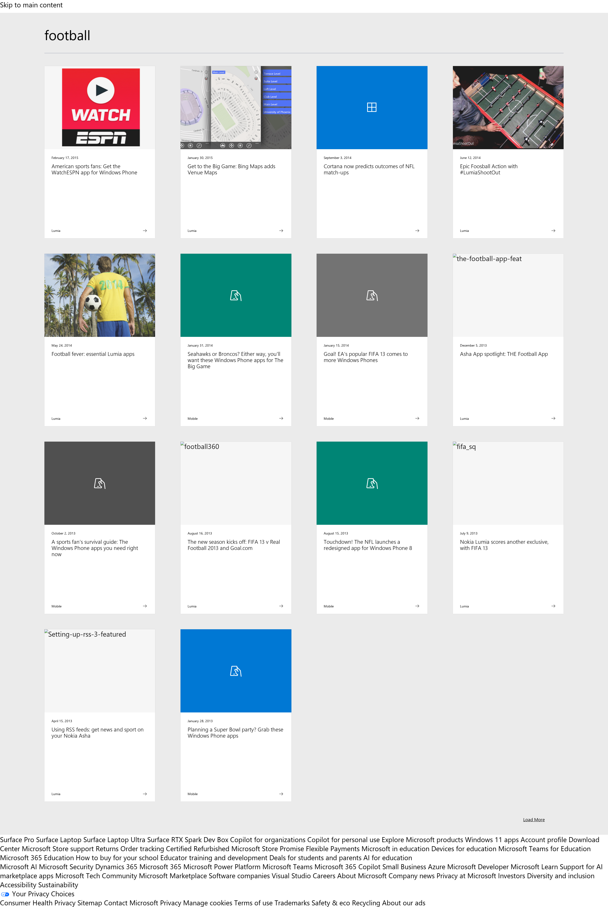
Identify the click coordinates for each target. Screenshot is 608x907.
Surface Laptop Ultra (114, 839)
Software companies (239, 875)
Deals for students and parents (315, 857)
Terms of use (253, 902)
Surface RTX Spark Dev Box (187, 839)
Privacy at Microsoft (466, 875)
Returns (107, 848)
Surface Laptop (58, 839)
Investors (511, 875)
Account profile (544, 839)
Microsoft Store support (58, 848)
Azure (436, 866)
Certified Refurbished (197, 848)
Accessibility (18, 884)
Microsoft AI (18, 866)
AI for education (387, 857)
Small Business (404, 866)
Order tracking (142, 848)
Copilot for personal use (343, 839)
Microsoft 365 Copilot (347, 866)
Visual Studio (291, 875)
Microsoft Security (66, 866)
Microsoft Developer (478, 866)
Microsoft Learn (534, 866)
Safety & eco (331, 902)
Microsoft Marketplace (173, 875)
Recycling (366, 902)
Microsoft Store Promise (267, 848)
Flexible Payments (333, 848)
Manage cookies (207, 902)
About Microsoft (362, 875)
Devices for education (463, 848)
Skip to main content (31, 4)
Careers (324, 875)
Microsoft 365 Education (37, 857)
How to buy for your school (117, 857)
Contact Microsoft (131, 902)
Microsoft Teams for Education (544, 848)
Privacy (171, 902)
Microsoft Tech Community (96, 875)
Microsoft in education (395, 848)
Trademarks (292, 902)
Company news (412, 875)
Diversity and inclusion (560, 875)
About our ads (403, 902)
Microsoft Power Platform (222, 866)
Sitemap (89, 902)
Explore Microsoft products (422, 839)
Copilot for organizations (267, 839)
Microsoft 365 (160, 866)
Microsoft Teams (287, 866)
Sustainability (58, 884)
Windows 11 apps (492, 839)
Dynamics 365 (116, 866)
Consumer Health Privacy (38, 902)
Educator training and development (213, 857)
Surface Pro (17, 839)
